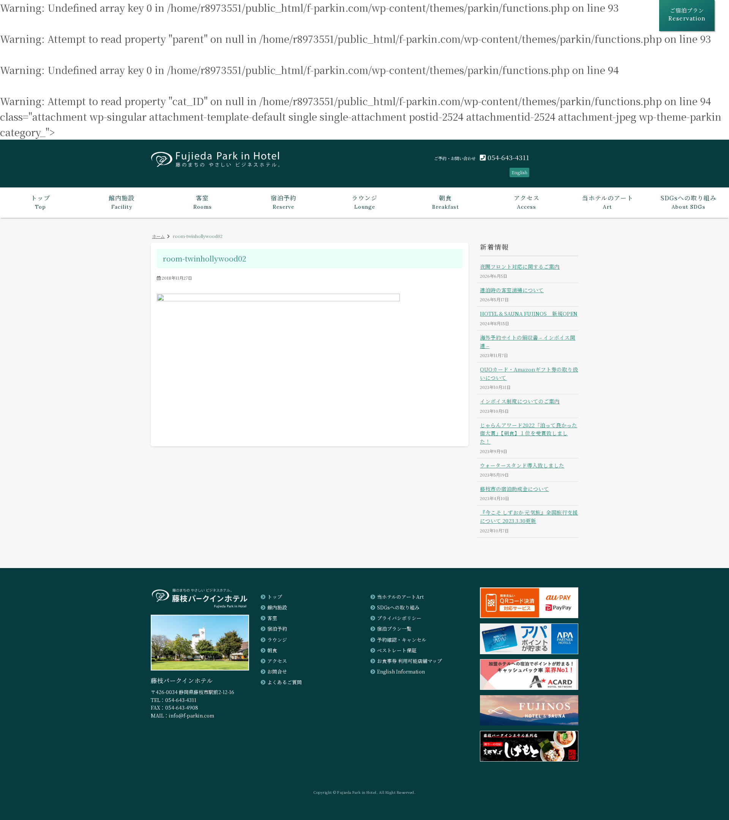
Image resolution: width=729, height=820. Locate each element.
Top (40, 202)
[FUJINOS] (529, 723)
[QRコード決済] (529, 616)
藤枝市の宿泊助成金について (514, 489)
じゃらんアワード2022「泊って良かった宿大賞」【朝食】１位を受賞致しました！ (528, 433)
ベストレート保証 (397, 650)
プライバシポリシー (399, 618)
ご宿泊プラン (686, 14)
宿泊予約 (277, 628)
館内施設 (277, 607)
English (519, 172)
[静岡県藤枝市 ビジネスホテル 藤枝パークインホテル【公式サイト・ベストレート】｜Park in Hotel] (215, 162)
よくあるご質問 (284, 682)
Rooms (202, 202)
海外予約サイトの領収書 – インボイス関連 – (527, 341)
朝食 (272, 650)
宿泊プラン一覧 (394, 628)
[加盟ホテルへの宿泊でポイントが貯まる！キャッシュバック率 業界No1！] (529, 687)
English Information (401, 671)
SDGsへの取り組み (398, 607)
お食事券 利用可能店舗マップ (409, 660)
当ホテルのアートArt (400, 596)
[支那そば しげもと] (529, 759)
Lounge (364, 202)
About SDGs (688, 202)
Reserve (284, 202)
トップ (274, 596)
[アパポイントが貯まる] (529, 652)
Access (527, 202)
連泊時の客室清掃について (512, 290)
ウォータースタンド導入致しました (522, 465)
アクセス (277, 660)
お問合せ (277, 671)
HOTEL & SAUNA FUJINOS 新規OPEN (529, 313)
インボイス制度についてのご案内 (520, 401)
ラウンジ (277, 639)
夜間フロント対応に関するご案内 (520, 266)
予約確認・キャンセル (401, 639)
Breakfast (445, 202)
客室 (272, 618)
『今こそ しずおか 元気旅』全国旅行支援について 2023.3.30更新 (529, 516)
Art (607, 202)
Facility (121, 202)
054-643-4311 (507, 157)
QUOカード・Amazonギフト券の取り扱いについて (529, 373)
